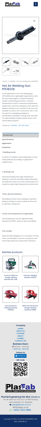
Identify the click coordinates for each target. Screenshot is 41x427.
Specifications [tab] (8, 139)
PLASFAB (12, 81)
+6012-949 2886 (21, 409)
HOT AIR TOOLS (24, 125)
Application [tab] (6, 143)
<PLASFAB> (20, 333)
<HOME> (20, 329)
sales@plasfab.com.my (21, 404)
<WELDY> (20, 336)
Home (5, 81)
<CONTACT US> (20, 341)
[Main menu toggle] (36, 4)
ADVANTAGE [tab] (8, 135)
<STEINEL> (20, 338)
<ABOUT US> (20, 331)
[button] (34, 21)
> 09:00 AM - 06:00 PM (20, 349)
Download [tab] (6, 147)
